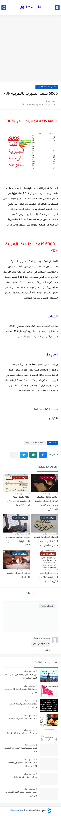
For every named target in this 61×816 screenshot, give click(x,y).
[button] (43, 455)
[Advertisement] (30, 49)
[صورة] (49, 676)
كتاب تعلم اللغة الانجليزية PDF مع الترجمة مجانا (48, 577)
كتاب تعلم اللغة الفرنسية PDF (23, 719)
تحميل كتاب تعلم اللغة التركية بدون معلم (20, 691)
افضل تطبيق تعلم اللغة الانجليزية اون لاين (21, 794)
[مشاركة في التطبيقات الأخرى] (14, 455)
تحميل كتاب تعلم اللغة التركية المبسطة (23, 706)
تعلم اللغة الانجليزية (47, 87)
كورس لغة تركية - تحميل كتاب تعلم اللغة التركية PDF (21, 676)
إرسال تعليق (47, 606)
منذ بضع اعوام (29, 671)
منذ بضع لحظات (49, 494)
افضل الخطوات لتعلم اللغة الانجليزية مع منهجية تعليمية (46, 541)
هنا (36, 409)
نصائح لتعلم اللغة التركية (25, 777)
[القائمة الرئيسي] (57, 7)
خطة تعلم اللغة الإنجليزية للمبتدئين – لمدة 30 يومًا (18, 501)
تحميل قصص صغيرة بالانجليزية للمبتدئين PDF (18, 541)
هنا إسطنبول (30, 7)
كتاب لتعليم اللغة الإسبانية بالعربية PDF (20, 750)
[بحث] (3, 7)
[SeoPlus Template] (49, 810)
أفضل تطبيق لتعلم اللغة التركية (22, 733)
